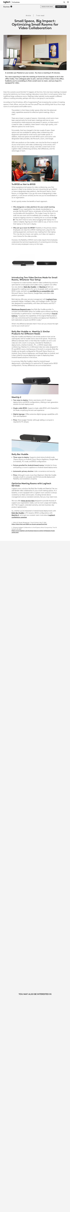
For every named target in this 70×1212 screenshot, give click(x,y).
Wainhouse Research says (21, 309)
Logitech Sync (51, 299)
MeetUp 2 (43, 287)
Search (64, 2)
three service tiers (27, 501)
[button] (7, 6)
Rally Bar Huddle (30, 287)
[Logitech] (12, 2)
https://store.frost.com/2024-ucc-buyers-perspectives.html (29, 524)
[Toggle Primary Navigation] (68, 2)
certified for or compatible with (42, 291)
